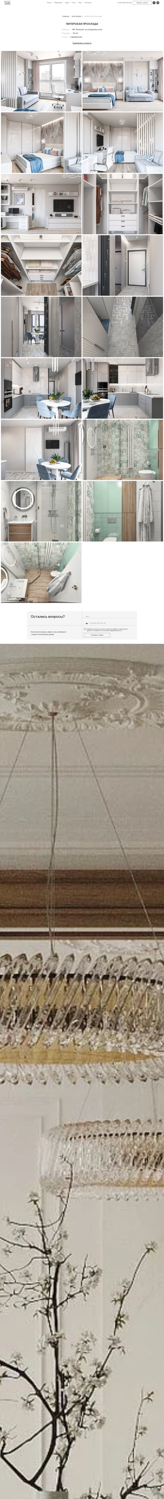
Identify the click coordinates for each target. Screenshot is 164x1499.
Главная (65, 16)
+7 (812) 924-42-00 (124, 3)
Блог (80, 3)
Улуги (49, 3)
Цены (67, 3)
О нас (74, 3)
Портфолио (58, 3)
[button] (142, 3)
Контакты (88, 3)
